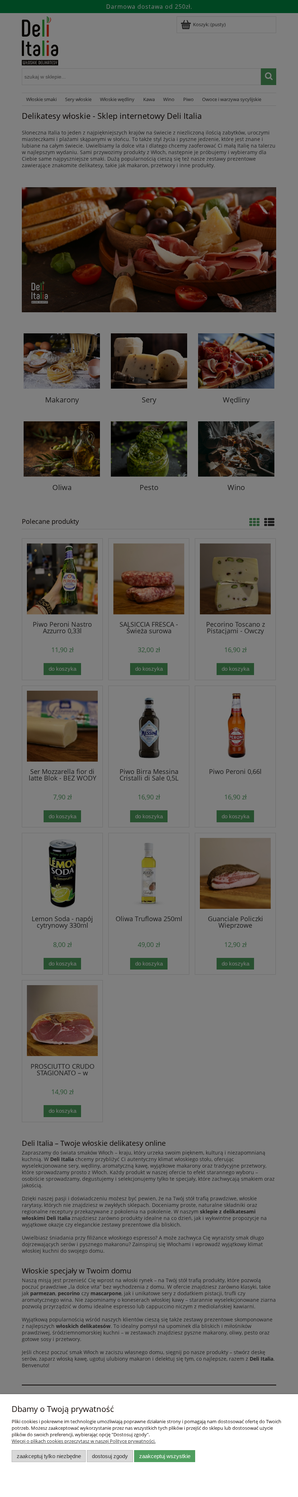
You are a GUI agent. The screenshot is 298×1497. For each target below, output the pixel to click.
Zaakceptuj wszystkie (164, 1456)
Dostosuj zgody (110, 1456)
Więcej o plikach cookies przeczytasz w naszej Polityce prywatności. (84, 1441)
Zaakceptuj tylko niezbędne (49, 1456)
